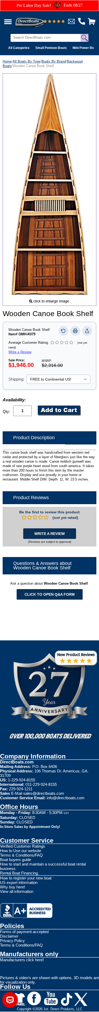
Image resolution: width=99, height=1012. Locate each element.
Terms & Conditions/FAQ (21, 855)
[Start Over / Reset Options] (63, 331)
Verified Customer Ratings (22, 846)
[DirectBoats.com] (36, 20)
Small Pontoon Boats (51, 48)
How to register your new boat (25, 878)
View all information (16, 891)
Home (7, 61)
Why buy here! (12, 887)
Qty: (6, 411)
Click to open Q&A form (50, 594)
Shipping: (16, 379)
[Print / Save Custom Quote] (75, 331)
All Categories (19, 48)
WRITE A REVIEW (49, 534)
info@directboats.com (65, 798)
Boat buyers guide (15, 859)
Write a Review (19, 352)
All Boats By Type (26, 61)
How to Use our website (20, 850)
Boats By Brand (53, 61)
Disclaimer (9, 936)
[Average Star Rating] (54, 22)
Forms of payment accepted (24, 931)
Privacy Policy (12, 940)
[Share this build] (87, 331)
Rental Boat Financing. (19, 873)
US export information (18, 882)
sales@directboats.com (43, 793)
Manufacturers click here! (22, 960)
